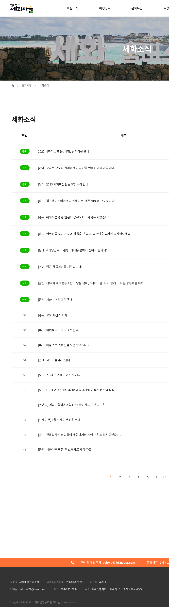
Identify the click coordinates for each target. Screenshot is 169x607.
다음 (156, 477)
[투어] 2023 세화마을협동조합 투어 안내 (63, 184)
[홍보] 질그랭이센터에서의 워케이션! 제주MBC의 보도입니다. (76, 200)
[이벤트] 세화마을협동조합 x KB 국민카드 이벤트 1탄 (71, 404)
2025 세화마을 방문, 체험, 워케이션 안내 (63, 151)
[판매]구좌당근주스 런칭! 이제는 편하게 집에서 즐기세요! (74, 250)
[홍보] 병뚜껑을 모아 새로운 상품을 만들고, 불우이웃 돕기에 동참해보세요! (84, 233)
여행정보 (104, 8)
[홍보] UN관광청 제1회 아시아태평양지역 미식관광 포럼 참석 (76, 390)
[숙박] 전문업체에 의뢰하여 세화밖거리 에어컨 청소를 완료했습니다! (80, 434)
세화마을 (21, 8)
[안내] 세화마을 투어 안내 (54, 360)
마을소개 (72, 8)
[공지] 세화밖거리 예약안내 (55, 299)
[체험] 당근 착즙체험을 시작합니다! (60, 266)
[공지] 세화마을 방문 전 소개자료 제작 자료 (65, 449)
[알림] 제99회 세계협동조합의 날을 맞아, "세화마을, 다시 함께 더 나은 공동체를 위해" (91, 283)
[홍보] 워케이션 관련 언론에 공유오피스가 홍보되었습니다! (75, 217)
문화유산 (137, 8)
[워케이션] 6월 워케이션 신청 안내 (59, 419)
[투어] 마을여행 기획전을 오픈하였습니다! (64, 345)
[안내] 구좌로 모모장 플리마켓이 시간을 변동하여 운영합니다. (76, 168)
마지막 (164, 477)
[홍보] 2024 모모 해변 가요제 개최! (60, 375)
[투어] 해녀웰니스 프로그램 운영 (58, 330)
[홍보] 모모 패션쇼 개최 (52, 315)
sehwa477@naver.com (32, 589)
